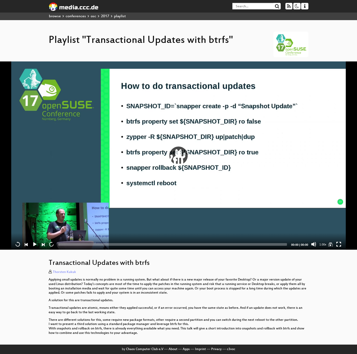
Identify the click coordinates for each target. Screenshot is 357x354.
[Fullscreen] (338, 244)
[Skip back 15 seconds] (17, 244)
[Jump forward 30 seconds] (51, 244)
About (173, 349)
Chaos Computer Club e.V (144, 349)
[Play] (178, 155)
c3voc (231, 349)
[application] (178, 155)
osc (93, 16)
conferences (76, 16)
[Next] (43, 244)
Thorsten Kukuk (64, 272)
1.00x (322, 244)
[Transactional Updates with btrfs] (330, 244)
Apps (186, 349)
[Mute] (313, 244)
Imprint (200, 349)
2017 (105, 16)
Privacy (216, 349)
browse (55, 16)
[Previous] (26, 244)
